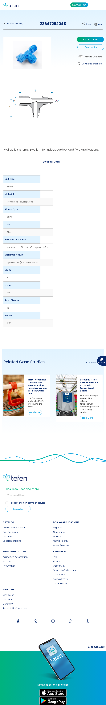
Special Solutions (12, 541)
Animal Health (60, 541)
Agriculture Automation (15, 557)
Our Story (8, 604)
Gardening (59, 532)
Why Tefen (8, 595)
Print (100, 24)
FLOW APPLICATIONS (14, 551)
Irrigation (57, 527)
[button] (25, 57)
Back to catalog (15, 23)
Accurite (7, 536)
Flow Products (10, 532)
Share (89, 24)
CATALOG (8, 522)
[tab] (50, 162)
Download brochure (92, 63)
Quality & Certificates (64, 570)
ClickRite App (60, 583)
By (96, 647)
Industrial (7, 561)
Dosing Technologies (14, 527)
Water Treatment (62, 545)
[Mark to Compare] (81, 56)
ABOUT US (8, 589)
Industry (57, 536)
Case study (59, 565)
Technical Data (50, 161)
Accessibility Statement (15, 608)
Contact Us (79, 5)
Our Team (8, 599)
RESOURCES (60, 551)
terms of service (36, 502)
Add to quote (90, 39)
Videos (56, 561)
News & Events (60, 579)
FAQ (55, 557)
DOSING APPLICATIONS (66, 522)
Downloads (59, 574)
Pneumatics (9, 565)
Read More (34, 412)
